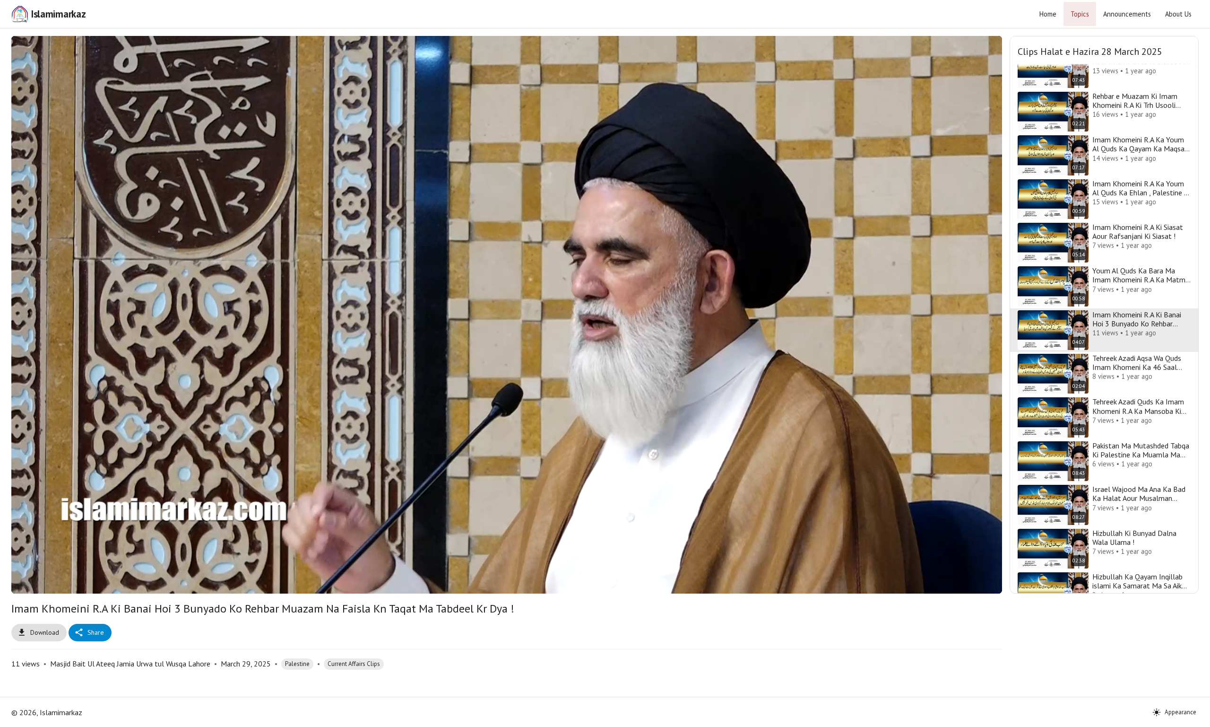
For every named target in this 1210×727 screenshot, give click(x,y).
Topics (1080, 13)
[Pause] (32, 582)
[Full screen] (980, 582)
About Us (1178, 13)
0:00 (81, 582)
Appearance (1180, 712)
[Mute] (55, 582)
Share (95, 632)
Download (44, 632)
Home (1047, 13)
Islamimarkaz (58, 14)
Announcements (1127, 13)
